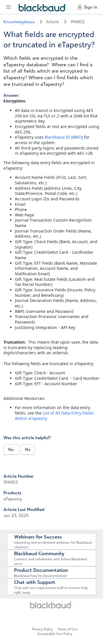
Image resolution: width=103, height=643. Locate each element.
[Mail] (4, 526)
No (28, 449)
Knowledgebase (19, 21)
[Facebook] (5, 526)
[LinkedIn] (49, 617)
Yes (11, 449)
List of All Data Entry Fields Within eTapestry (54, 415)
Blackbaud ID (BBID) (64, 137)
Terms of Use (68, 629)
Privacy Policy (42, 629)
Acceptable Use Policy (54, 634)
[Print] (7, 526)
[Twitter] (6, 526)
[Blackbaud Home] (51, 607)
